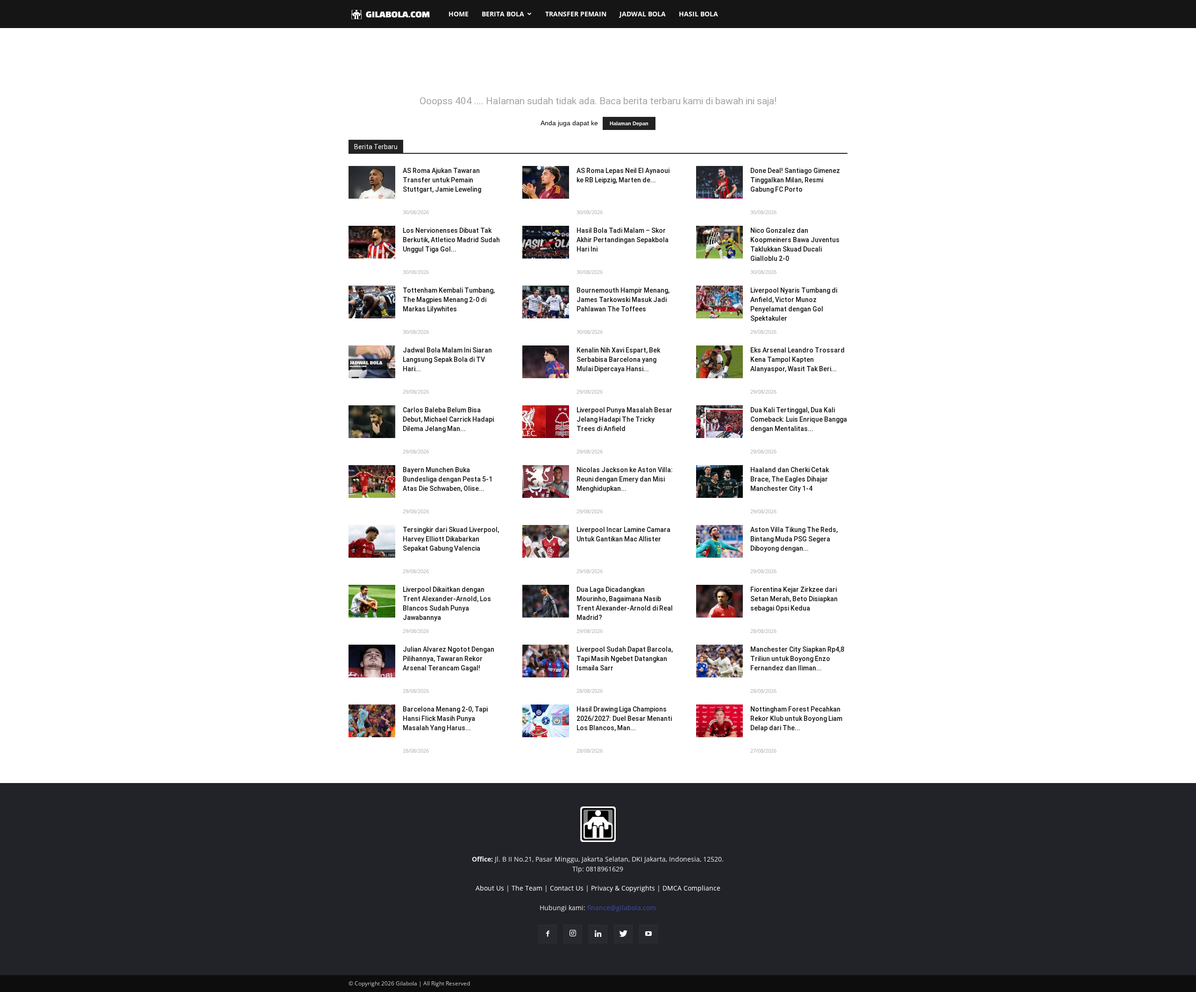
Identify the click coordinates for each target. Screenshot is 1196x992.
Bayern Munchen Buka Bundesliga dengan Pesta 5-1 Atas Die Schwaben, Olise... (447, 479)
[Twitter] (623, 934)
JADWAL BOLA (642, 13)
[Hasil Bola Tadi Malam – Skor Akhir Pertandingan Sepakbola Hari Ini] (545, 242)
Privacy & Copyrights (623, 888)
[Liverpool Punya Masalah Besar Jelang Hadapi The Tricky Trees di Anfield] (545, 421)
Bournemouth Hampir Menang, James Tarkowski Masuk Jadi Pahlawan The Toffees (623, 300)
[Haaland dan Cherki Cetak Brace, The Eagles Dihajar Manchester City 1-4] (719, 481)
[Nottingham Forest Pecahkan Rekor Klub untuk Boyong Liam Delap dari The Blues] (719, 720)
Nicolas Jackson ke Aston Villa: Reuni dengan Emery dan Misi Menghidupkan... (625, 479)
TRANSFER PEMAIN (575, 13)
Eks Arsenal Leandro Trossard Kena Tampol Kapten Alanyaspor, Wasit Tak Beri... (797, 359)
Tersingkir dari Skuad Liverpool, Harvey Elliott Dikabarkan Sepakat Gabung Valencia (451, 539)
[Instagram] (572, 934)
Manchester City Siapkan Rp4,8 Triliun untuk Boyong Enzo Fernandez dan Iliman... (797, 659)
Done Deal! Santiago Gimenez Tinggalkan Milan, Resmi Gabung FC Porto (795, 180)
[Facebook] (547, 934)
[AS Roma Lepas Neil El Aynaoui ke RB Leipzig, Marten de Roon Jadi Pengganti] (545, 182)
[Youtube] (648, 934)
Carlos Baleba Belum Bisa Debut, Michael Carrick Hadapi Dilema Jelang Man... (448, 419)
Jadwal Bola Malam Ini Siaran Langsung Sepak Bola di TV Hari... (447, 359)
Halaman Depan (629, 123)
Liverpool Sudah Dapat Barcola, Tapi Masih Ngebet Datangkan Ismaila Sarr (625, 659)
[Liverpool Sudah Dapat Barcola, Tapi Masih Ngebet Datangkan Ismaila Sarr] (545, 661)
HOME (458, 13)
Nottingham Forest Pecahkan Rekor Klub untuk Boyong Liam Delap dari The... (796, 718)
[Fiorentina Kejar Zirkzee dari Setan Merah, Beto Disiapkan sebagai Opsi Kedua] (719, 601)
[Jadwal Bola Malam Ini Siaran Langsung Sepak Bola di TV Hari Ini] (372, 361)
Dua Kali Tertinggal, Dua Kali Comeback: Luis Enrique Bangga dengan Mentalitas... (798, 419)
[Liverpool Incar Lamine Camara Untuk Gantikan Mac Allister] (545, 541)
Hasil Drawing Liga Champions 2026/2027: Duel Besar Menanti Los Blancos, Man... (624, 718)
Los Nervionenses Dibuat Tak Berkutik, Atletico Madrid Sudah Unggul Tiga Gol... (451, 240)
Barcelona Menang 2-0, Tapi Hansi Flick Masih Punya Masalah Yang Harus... (445, 718)
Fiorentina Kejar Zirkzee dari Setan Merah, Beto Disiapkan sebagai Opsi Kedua (794, 599)
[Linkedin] (598, 934)
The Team (527, 888)
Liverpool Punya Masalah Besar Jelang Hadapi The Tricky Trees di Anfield (624, 419)
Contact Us (567, 888)
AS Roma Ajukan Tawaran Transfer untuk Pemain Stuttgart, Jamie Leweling (442, 180)
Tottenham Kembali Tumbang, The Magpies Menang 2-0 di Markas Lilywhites (449, 300)
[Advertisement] (598, 67)
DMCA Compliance (691, 888)
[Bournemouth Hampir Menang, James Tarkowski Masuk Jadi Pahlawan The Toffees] (545, 302)
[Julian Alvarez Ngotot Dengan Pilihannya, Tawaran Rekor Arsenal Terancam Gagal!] (372, 661)
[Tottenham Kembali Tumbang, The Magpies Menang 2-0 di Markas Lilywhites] (372, 302)
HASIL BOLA (698, 13)
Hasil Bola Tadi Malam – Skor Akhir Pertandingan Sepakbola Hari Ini (623, 240)
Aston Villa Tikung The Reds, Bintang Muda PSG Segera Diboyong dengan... (794, 539)
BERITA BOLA (503, 13)
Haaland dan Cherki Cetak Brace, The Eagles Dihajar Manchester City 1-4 (789, 479)
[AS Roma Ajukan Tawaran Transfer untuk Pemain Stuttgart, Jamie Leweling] (372, 182)
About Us (490, 888)
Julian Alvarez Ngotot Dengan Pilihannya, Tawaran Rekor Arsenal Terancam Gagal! (448, 659)
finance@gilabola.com (621, 907)
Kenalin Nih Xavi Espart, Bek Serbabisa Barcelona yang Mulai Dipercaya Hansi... (618, 359)
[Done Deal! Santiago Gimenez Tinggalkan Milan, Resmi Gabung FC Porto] (719, 182)
